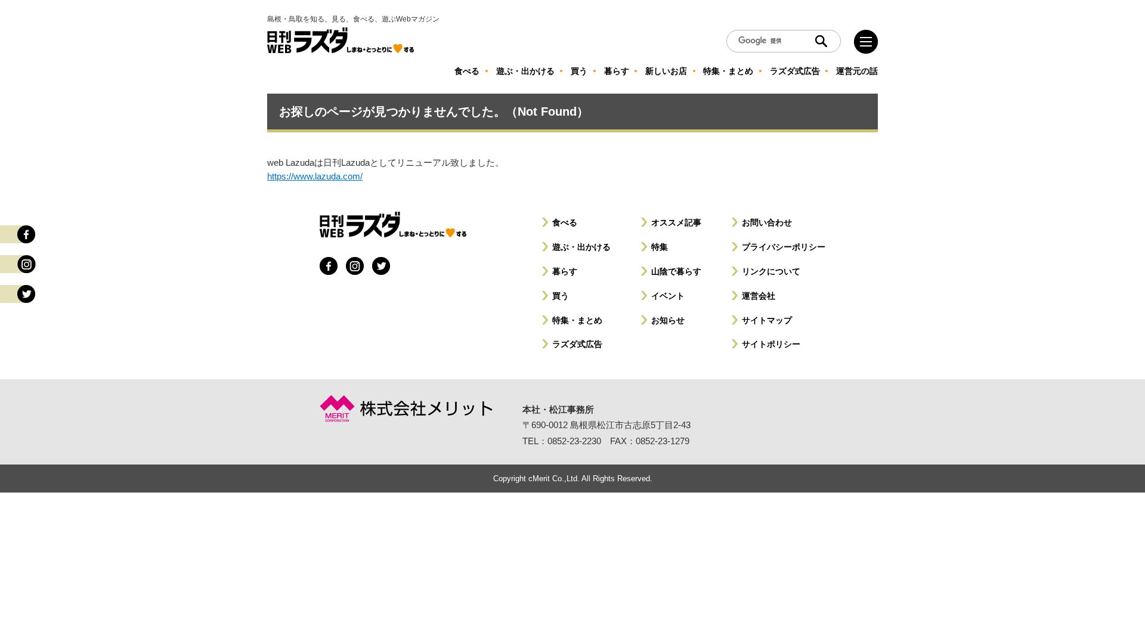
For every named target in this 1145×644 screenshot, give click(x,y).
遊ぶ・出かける (581, 247)
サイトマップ (767, 320)
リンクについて (771, 271)
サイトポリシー (771, 344)
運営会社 (758, 296)
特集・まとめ (577, 320)
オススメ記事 (676, 222)
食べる (564, 222)
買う (560, 296)
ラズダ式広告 (577, 344)
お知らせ (668, 320)
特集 (659, 247)
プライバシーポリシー (783, 247)
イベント (668, 296)
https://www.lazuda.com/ (315, 176)
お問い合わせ (767, 222)
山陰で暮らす (676, 271)
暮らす (564, 271)
